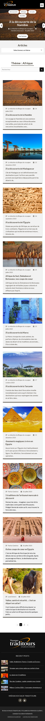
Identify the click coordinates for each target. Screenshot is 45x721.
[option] (22, 24)
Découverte (13, 12)
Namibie (22, 16)
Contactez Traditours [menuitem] (30, 716)
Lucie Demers (12, 597)
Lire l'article (22, 36)
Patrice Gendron (13, 491)
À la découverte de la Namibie (22, 23)
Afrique (23, 12)
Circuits (32, 12)
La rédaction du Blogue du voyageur (21, 28)
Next (43, 25)
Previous (1, 25)
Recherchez (42, 69)
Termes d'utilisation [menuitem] (14, 716)
